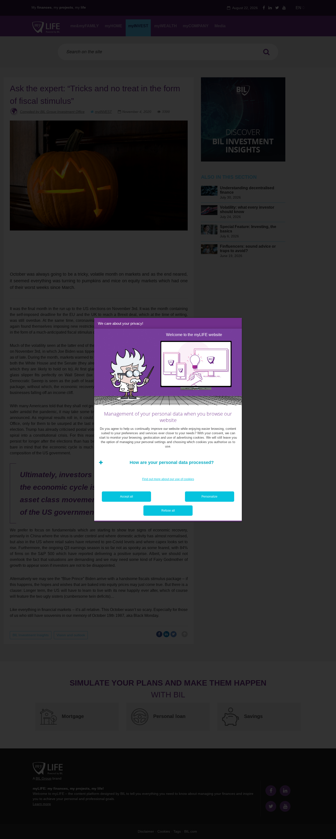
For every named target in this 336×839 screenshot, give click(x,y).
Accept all (126, 496)
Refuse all (168, 510)
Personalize (209, 496)
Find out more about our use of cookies (168, 479)
